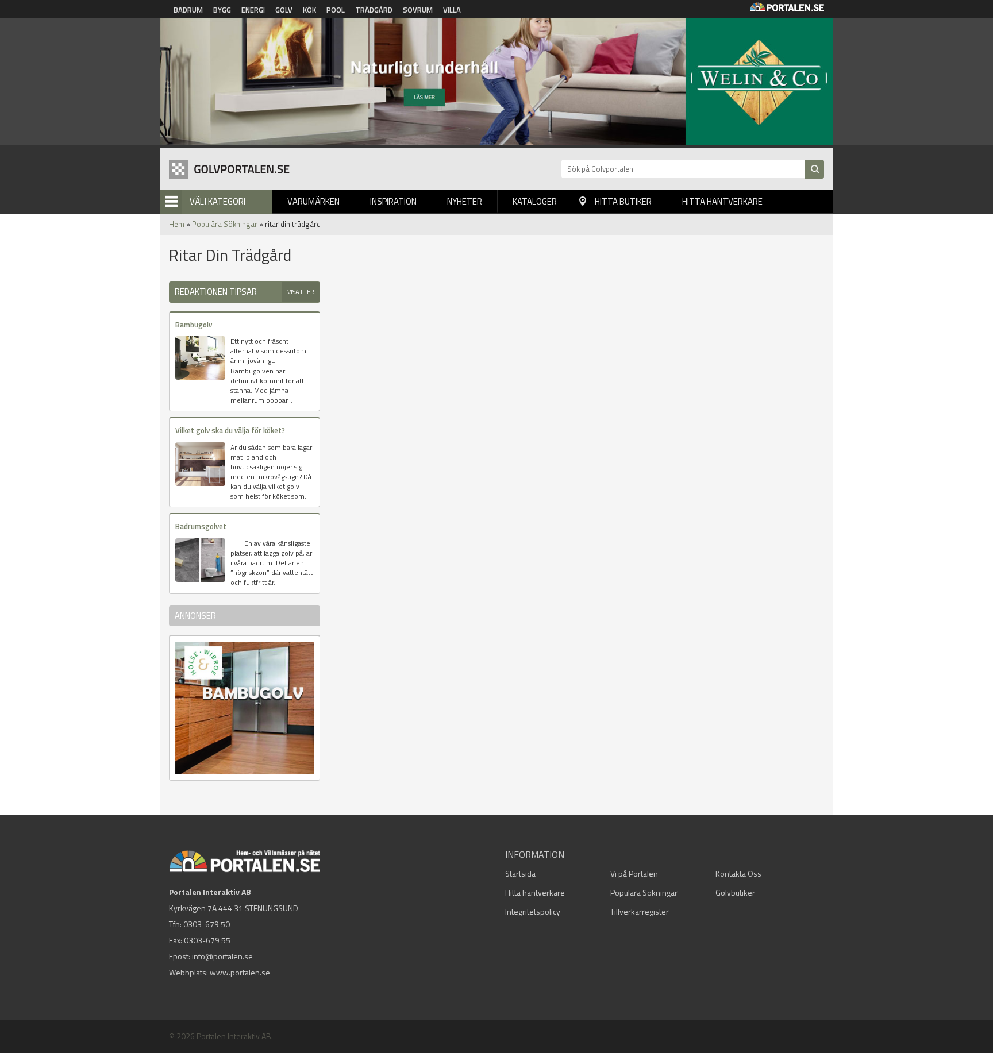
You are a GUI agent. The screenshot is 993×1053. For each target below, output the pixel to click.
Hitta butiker (623, 201)
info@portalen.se (222, 956)
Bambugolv (193, 324)
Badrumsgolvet (200, 526)
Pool (335, 10)
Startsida (520, 873)
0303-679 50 (206, 924)
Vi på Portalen (634, 873)
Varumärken (313, 201)
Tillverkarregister (639, 911)
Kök (309, 10)
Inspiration (393, 201)
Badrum (188, 10)
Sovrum (418, 10)
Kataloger (535, 201)
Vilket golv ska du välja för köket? (230, 430)
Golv (283, 10)
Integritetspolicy (532, 911)
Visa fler (300, 291)
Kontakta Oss (738, 873)
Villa (452, 10)
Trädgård (373, 10)
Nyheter (464, 201)
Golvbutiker (735, 892)
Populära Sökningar (224, 224)
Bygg (222, 10)
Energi (253, 10)
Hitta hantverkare (722, 201)
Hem (176, 224)
